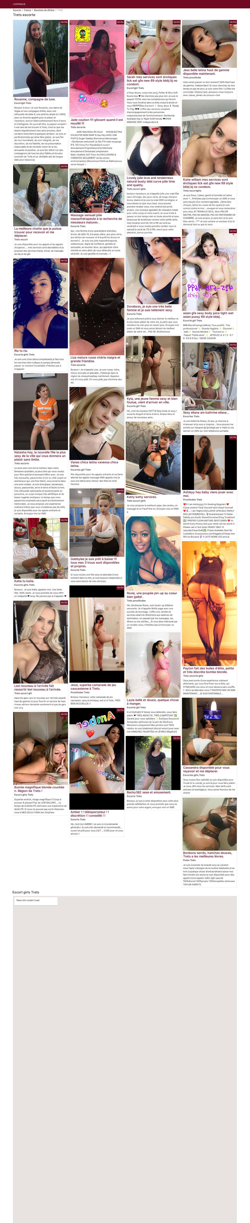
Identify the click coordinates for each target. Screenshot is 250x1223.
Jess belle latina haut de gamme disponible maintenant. (206, 71)
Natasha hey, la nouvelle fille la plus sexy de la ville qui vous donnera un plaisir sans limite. (40, 455)
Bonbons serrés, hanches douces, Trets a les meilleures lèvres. (207, 854)
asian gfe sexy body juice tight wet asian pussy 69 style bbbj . (208, 315)
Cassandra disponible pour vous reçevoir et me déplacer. (206, 769)
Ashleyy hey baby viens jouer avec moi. (208, 494)
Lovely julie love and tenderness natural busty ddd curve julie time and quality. (151, 181)
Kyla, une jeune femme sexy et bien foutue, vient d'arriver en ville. (152, 400)
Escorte (17, 10)
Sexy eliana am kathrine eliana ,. (206, 412)
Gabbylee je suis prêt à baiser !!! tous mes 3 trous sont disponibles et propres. (95, 562)
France (27, 10)
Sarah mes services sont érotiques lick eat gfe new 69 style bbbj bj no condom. (152, 80)
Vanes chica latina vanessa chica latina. (94, 464)
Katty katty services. (142, 497)
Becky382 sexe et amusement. (149, 792)
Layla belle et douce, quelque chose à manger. (153, 701)
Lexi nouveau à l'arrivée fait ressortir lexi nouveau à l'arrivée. (37, 687)
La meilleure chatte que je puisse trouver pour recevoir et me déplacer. (37, 232)
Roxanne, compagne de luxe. (35, 99)
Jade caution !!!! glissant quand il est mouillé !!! (97, 121)
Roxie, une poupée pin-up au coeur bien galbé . (152, 595)
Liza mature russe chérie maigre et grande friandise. (95, 359)
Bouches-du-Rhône (44, 10)
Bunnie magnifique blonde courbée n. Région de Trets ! (39, 789)
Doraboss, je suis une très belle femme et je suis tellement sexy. (150, 308)
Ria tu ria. (21, 350)
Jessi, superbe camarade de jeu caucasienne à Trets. (93, 686)
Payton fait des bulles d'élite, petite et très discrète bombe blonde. (208, 670)
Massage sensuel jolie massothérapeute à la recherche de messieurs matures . (96, 218)
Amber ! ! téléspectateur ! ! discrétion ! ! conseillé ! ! (90, 813)
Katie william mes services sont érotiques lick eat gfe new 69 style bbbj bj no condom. (208, 183)
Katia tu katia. (24, 581)
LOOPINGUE (19, 4)
